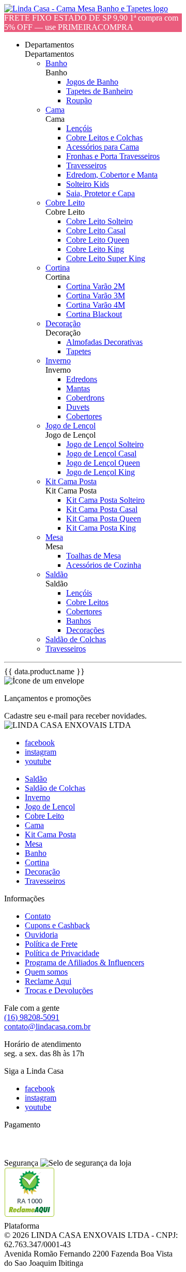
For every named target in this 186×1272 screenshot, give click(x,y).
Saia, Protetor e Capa (100, 193)
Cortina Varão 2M (95, 286)
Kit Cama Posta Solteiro (105, 500)
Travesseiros (86, 165)
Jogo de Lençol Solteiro (105, 444)
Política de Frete (51, 944)
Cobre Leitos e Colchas (104, 137)
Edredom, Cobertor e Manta (112, 174)
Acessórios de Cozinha (103, 565)
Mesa (54, 537)
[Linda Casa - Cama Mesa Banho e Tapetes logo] (86, 8)
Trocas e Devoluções (59, 990)
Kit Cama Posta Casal (101, 509)
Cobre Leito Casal (96, 230)
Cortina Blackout (94, 314)
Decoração (63, 323)
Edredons (81, 379)
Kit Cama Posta (71, 481)
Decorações (85, 630)
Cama (55, 109)
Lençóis (79, 128)
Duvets (77, 407)
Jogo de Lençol (70, 425)
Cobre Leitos (87, 602)
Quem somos (46, 971)
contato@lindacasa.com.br (47, 1026)
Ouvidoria (41, 934)
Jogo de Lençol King (100, 472)
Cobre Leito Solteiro (99, 221)
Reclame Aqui (48, 981)
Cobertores (84, 416)
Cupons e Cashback (57, 925)
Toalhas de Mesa (93, 555)
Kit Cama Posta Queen (103, 518)
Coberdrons (85, 397)
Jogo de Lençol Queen (103, 462)
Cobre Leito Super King (105, 258)
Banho (56, 63)
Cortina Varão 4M (95, 304)
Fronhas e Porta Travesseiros (113, 156)
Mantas (78, 388)
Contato (38, 916)
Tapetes (78, 351)
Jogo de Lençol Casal (101, 453)
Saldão (56, 574)
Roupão (79, 100)
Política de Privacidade (62, 953)
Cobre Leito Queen (97, 239)
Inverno (58, 360)
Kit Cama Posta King (101, 527)
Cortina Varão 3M (95, 295)
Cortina (57, 267)
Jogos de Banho (92, 81)
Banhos (78, 620)
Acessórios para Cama (102, 146)
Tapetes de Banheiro (99, 91)
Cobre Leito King (95, 249)
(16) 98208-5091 (31, 1017)
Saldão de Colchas (75, 639)
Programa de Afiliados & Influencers (84, 962)
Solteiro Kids (87, 184)
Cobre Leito (65, 202)
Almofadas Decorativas (104, 342)
